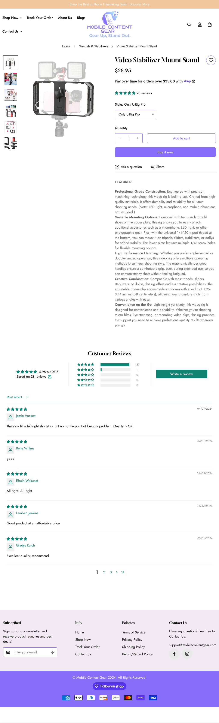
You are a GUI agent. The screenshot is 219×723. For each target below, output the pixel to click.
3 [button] (111, 572)
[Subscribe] (52, 652)
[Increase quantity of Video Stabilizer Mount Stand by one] (137, 138)
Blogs (81, 17)
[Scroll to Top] (211, 700)
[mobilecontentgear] (110, 25)
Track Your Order (40, 17)
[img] (17, 409)
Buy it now (165, 152)
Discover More (139, 4)
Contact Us (83, 654)
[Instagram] (187, 654)
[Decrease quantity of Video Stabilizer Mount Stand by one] (119, 138)
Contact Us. (177, 636)
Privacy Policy (132, 639)
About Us (65, 17)
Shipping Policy (133, 646)
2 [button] (104, 572)
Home (66, 46)
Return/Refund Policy (137, 654)
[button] (210, 25)
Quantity (121, 128)
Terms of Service (133, 632)
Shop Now (83, 639)
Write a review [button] (181, 373)
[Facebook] (174, 654)
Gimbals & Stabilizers (93, 46)
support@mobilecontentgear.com (192, 644)
